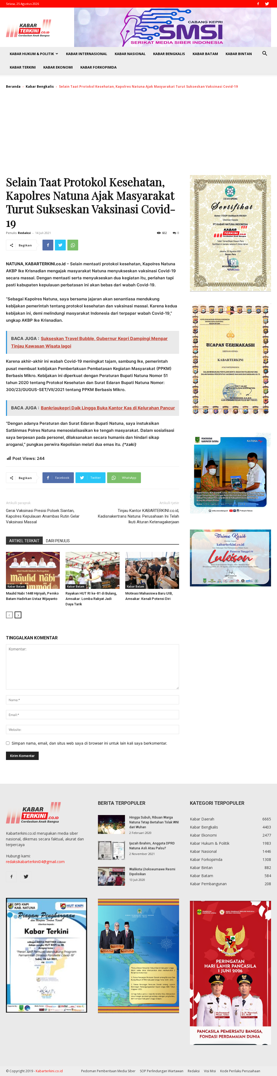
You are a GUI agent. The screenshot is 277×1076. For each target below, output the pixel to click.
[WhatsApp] (72, 245)
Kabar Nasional (130, 53)
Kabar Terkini (23, 67)
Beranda (13, 86)
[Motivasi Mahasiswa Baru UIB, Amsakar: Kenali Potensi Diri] (152, 570)
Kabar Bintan (239, 53)
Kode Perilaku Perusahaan (240, 1071)
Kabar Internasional (86, 53)
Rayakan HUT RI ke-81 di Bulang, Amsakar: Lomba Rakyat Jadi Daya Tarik (91, 598)
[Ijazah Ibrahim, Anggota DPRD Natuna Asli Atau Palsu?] (111, 850)
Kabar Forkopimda (98, 67)
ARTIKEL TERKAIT (24, 541)
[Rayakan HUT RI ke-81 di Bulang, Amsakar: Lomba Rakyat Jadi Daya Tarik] (92, 570)
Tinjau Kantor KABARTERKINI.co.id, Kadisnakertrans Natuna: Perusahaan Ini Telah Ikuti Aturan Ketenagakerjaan (138, 516)
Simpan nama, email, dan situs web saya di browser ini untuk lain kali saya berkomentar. (89, 743)
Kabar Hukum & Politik (32, 53)
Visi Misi (210, 1071)
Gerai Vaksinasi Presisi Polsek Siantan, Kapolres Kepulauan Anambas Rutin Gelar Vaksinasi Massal (43, 516)
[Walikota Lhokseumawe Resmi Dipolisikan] (111, 876)
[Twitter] (267, 4)
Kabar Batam (205, 53)
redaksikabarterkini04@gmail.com (35, 861)
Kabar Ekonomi (58, 67)
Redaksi (24, 233)
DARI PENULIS (58, 541)
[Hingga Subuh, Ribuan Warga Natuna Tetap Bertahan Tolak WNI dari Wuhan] (111, 824)
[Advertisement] (138, 134)
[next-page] (18, 615)
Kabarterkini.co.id (49, 1071)
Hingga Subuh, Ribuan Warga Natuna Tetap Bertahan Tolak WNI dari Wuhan (154, 822)
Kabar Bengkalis (169, 53)
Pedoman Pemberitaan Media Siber (108, 1071)
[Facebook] (258, 4)
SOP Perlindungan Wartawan (161, 1071)
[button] (264, 54)
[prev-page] (9, 615)
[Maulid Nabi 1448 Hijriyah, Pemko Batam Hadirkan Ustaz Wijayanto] (33, 570)
